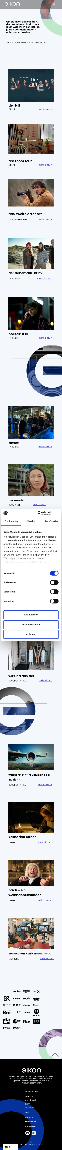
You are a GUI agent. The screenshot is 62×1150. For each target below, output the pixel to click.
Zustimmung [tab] (11, 521)
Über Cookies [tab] (51, 521)
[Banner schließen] (57, 513)
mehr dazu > (45, 109)
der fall (14, 105)
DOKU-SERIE (14, 504)
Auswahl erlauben (31, 624)
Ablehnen (31, 634)
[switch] (54, 582)
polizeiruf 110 (18, 334)
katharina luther (22, 837)
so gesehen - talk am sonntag (29, 953)
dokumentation (27, 42)
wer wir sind (30, 1100)
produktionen (31, 1091)
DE (10, 1147)
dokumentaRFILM (17, 784)
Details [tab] (31, 521)
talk (45, 42)
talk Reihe (13, 958)
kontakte (29, 1117)
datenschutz (31, 1126)
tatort (13, 443)
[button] (54, 4)
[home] (11, 3)
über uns (29, 1096)
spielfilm (38, 42)
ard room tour (20, 161)
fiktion (17, 42)
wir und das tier (21, 676)
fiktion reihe (15, 278)
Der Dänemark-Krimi (25, 273)
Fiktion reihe (15, 446)
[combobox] (10, 1147)
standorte (29, 1107)
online (10, 42)
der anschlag (17, 500)
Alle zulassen (31, 614)
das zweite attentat (25, 214)
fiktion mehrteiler (18, 219)
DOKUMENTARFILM (17, 680)
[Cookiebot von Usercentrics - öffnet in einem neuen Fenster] (38, 513)
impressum (30, 1121)
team (27, 1104)
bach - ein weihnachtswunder (24, 892)
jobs (27, 1112)
